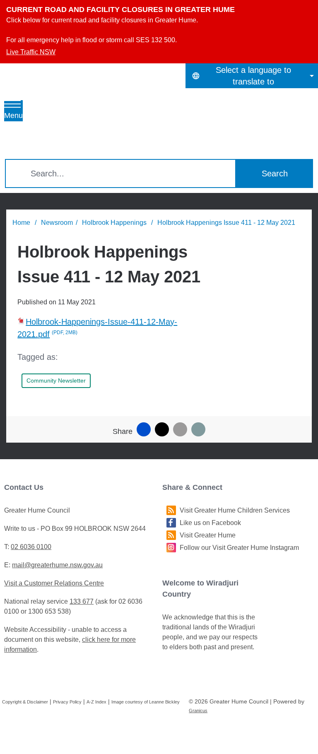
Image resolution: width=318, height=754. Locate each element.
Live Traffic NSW (30, 51)
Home (21, 222)
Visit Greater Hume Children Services (235, 510)
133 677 (82, 601)
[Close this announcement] (308, 9)
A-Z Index (96, 701)
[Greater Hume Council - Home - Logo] (79, 120)
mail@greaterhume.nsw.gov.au (57, 565)
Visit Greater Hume (208, 535)
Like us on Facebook (210, 522)
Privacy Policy (67, 701)
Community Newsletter (56, 380)
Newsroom (57, 222)
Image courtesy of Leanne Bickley (145, 701)
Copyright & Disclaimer (25, 701)
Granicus (198, 710)
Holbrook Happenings (115, 222)
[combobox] (252, 75)
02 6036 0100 (31, 546)
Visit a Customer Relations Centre (54, 583)
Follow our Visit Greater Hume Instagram (239, 547)
